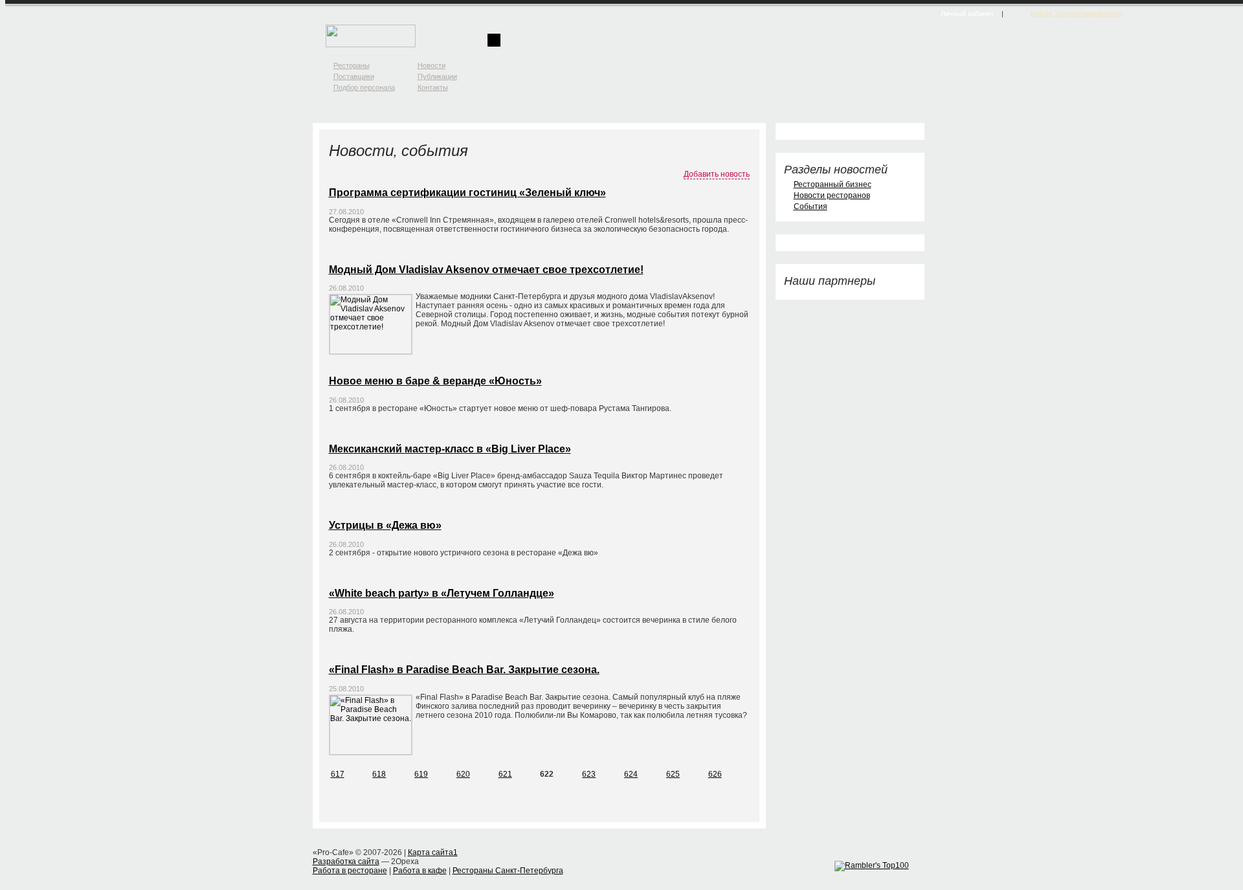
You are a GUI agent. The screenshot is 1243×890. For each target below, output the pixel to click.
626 (715, 774)
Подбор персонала (364, 87)
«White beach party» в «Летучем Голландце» (441, 593)
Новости (431, 65)
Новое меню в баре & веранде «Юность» (435, 380)
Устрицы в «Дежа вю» (385, 525)
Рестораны (351, 65)
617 (337, 774)
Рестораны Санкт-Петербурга (508, 870)
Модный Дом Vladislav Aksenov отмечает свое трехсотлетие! (486, 269)
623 (589, 774)
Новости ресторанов (832, 195)
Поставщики (353, 76)
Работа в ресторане (350, 870)
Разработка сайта (346, 861)
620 (463, 774)
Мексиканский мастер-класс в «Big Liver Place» (450, 448)
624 (631, 774)
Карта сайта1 (433, 852)
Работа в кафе (420, 870)
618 (379, 774)
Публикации (437, 76)
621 (505, 774)
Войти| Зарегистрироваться (1076, 13)
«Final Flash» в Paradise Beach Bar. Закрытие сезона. (464, 669)
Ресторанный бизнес (832, 184)
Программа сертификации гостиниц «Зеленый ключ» (467, 192)
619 (421, 774)
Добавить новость (717, 174)
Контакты (433, 87)
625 (673, 774)
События (810, 206)
